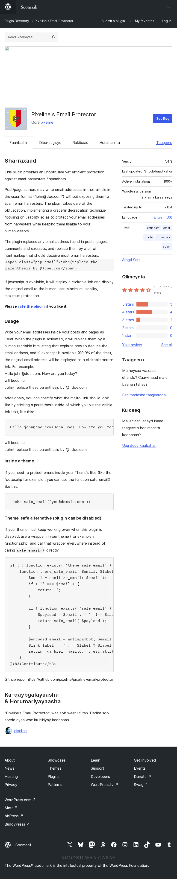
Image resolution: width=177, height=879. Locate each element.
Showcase (56, 760)
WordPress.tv (104, 784)
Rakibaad (80, 142)
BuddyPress (17, 824)
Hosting (11, 776)
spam (167, 246)
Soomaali (23, 845)
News (9, 768)
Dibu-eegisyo (50, 142)
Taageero (164, 142)
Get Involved (145, 760)
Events (140, 768)
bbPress (14, 816)
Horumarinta (109, 142)
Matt (11, 808)
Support (97, 768)
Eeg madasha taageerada (144, 395)
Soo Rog (162, 118)
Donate (142, 776)
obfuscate (164, 237)
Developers (100, 776)
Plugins (53, 776)
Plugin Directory (17, 21)
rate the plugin (31, 306)
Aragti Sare (131, 259)
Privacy (11, 784)
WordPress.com (20, 799)
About (10, 760)
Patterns (55, 784)
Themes (54, 768)
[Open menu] (169, 7)
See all (166, 344)
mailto (149, 237)
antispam (153, 228)
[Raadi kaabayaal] (53, 37)
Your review (132, 344)
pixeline (47, 122)
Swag (141, 784)
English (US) (163, 217)
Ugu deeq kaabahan (139, 445)
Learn (95, 760)
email (167, 228)
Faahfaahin (18, 142)
